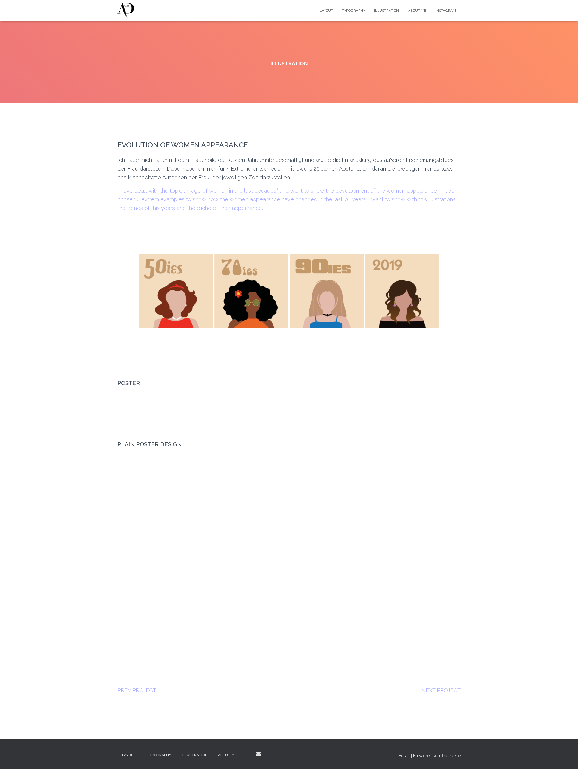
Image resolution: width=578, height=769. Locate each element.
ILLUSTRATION (386, 10)
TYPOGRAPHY (353, 10)
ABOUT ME (417, 10)
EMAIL (258, 754)
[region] (289, 549)
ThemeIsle (451, 755)
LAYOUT (326, 10)
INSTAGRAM (445, 10)
